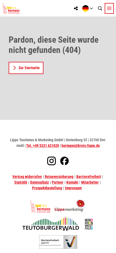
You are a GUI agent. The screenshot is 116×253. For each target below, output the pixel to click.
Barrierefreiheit (88, 176)
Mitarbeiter (90, 182)
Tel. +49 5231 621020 (42, 145)
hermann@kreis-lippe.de (81, 145)
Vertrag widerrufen (27, 176)
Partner (57, 182)
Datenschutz (39, 182)
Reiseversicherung (59, 176)
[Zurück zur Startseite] (11, 8)
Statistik (20, 182)
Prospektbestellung (47, 188)
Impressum (73, 188)
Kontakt (72, 182)
